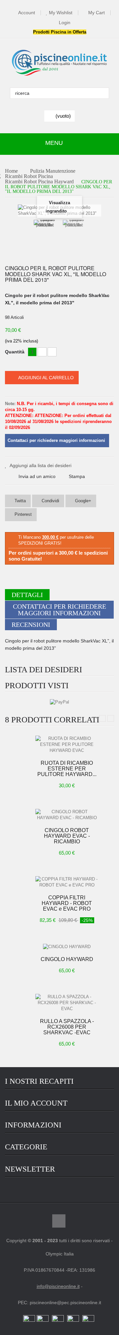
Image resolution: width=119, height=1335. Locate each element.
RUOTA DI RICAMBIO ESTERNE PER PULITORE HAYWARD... (67, 768)
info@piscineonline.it (58, 1286)
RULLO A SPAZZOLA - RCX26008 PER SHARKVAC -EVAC (67, 1026)
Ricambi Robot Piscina (29, 176)
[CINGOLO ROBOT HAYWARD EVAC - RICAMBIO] (66, 814)
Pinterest (22, 514)
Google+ (82, 500)
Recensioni (31, 624)
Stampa (77, 476)
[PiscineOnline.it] (59, 63)
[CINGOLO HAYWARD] (67, 946)
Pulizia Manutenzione (52, 171)
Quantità (14, 351)
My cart (96, 12)
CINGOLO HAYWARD (67, 959)
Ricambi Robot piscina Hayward (39, 181)
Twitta (19, 500)
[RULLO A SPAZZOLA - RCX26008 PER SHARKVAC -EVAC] (66, 1002)
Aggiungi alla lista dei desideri (40, 465)
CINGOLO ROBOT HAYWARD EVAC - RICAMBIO (67, 835)
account (26, 12)
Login (64, 22)
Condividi (49, 500)
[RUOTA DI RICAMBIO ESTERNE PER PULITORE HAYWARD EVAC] (66, 744)
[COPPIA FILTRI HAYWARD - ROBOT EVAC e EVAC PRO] (66, 881)
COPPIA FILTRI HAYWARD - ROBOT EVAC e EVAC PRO (67, 903)
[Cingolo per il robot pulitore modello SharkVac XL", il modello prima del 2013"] (45, 236)
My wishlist (60, 12)
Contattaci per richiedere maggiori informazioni (59, 610)
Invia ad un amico (37, 476)
